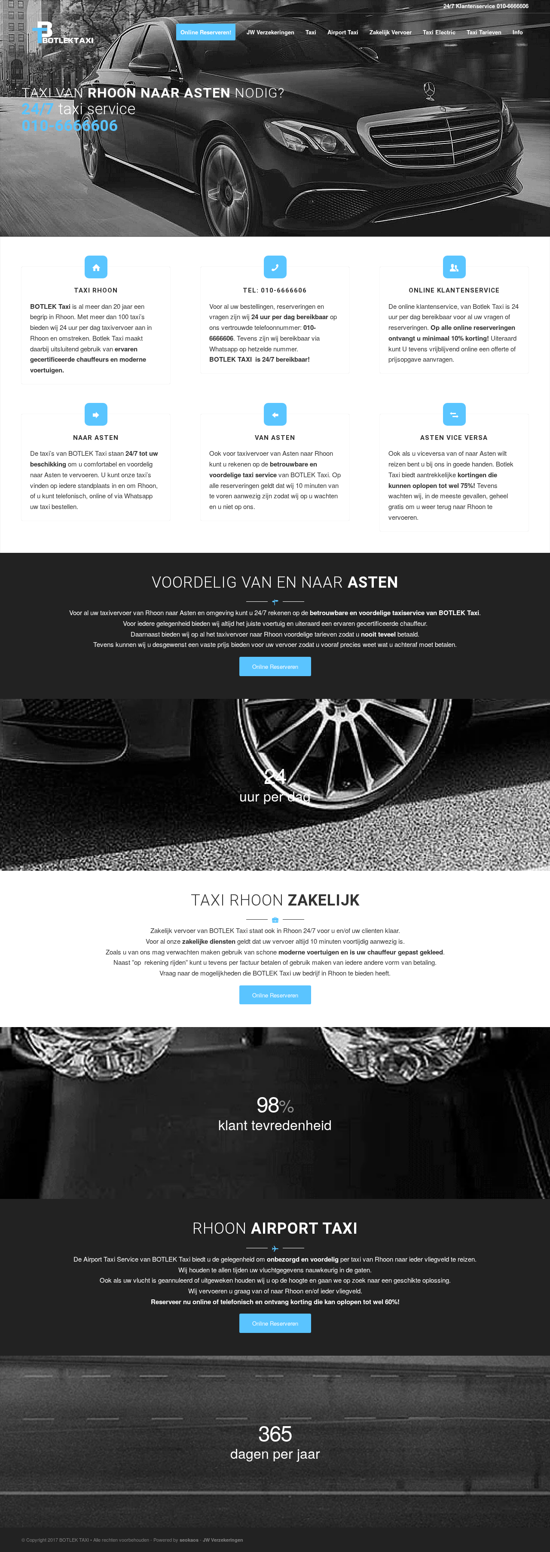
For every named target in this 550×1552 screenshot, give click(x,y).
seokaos (189, 1540)
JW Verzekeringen (223, 1540)
